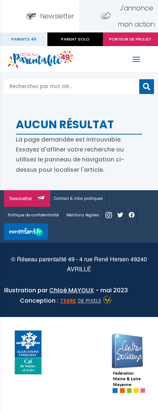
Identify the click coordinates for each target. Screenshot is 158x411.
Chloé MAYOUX (71, 290)
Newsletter (57, 16)
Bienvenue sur (23, 39)
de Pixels (80, 300)
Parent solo (75, 39)
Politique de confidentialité (33, 215)
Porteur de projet (130, 39)
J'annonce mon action (136, 16)
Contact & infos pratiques (78, 198)
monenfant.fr (26, 231)
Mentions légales (83, 215)
